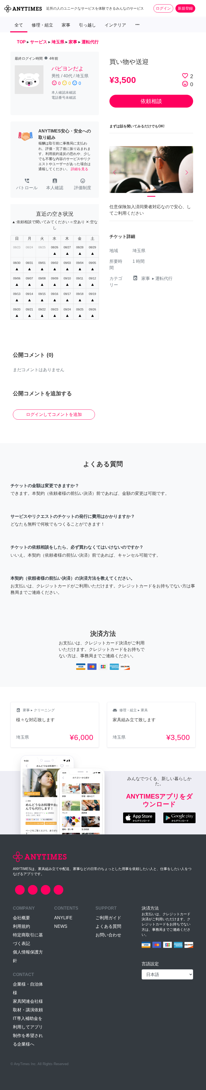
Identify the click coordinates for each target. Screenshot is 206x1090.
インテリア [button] (115, 25)
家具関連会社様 (28, 1001)
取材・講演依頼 (28, 1010)
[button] (27, 184)
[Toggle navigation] (198, 8)
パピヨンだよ (68, 68)
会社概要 (21, 918)
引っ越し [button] (87, 25)
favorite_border (185, 75)
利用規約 (21, 926)
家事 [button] (66, 25)
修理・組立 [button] (42, 25)
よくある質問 (108, 926)
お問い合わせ (108, 935)
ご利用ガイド (108, 918)
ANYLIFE (63, 918)
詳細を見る (79, 169)
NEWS (60, 926)
